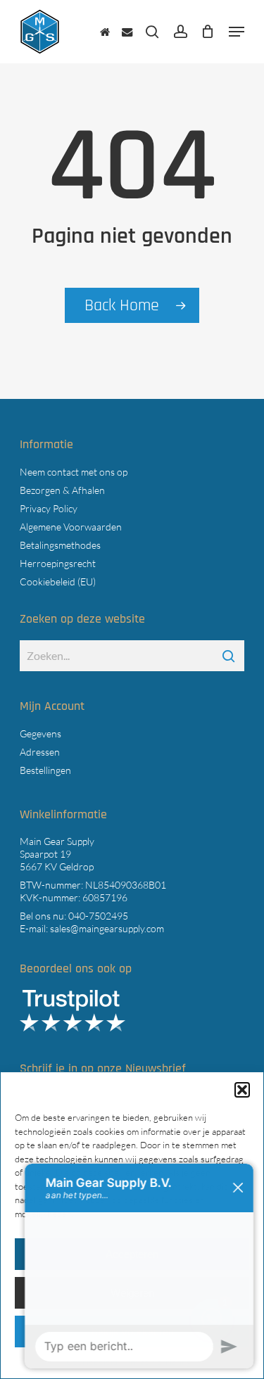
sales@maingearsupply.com (107, 928)
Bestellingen (45, 770)
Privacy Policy (48, 508)
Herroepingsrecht (58, 563)
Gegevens (40, 733)
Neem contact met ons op (73, 472)
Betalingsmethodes (60, 545)
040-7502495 (98, 916)
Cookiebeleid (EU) (58, 581)
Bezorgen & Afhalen (62, 490)
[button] (236, 32)
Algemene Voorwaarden (71, 527)
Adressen (40, 752)
